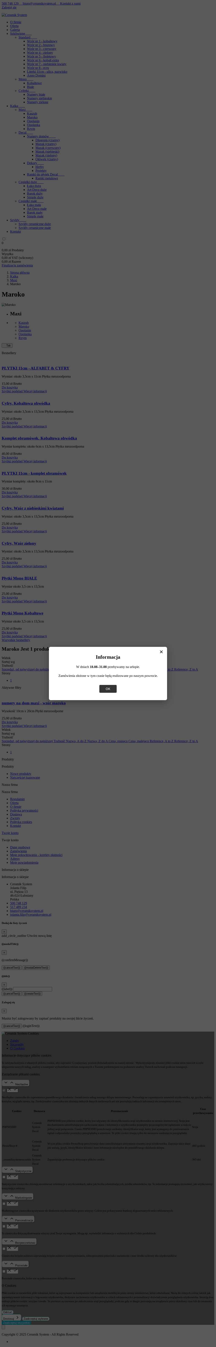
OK (108, 689)
